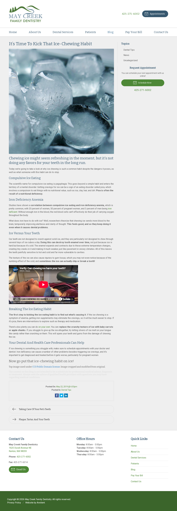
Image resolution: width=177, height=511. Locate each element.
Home (13, 32)
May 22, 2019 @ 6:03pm (66, 386)
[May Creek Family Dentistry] (25, 13)
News (126, 55)
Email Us (21, 469)
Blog (111, 32)
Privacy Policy (14, 502)
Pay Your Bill (133, 32)
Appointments (157, 13)
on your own (44, 327)
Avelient (41, 502)
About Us (35, 32)
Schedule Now (144, 83)
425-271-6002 (131, 13)
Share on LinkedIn (66, 395)
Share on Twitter (61, 395)
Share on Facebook (57, 395)
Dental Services (63, 32)
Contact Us (161, 32)
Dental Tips (66, 390)
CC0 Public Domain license (46, 366)
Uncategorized (130, 60)
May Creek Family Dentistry (38, 499)
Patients (90, 32)
